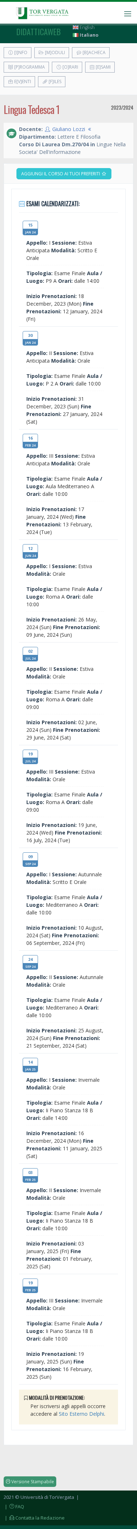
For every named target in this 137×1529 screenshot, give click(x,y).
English (87, 27)
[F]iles (54, 81)
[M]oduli (54, 52)
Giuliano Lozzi (68, 129)
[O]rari (69, 67)
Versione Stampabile (32, 1482)
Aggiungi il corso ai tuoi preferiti (61, 174)
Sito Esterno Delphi (81, 1413)
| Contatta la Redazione (34, 1517)
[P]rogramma (29, 67)
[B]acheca (93, 52)
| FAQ (14, 1506)
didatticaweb (38, 31)
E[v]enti (22, 81)
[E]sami (103, 67)
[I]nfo (20, 52)
